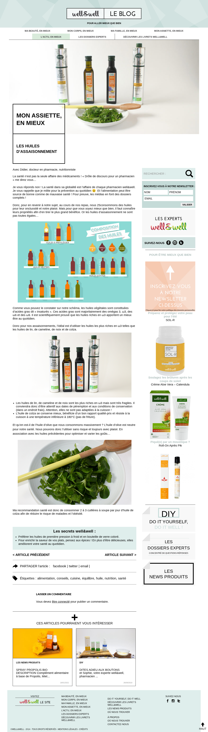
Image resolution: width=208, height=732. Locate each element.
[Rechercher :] (168, 173)
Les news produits (28, 662)
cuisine (75, 578)
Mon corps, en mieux (80, 31)
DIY (81, 662)
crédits (83, 729)
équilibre (88, 578)
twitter (73, 566)
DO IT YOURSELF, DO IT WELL (124, 698)
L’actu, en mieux (51, 37)
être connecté (61, 601)
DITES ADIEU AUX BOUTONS (99, 669)
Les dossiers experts (92, 37)
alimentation (46, 578)
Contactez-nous (118, 724)
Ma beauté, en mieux (37, 31)
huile (99, 578)
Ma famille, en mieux (124, 31)
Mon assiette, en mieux (168, 31)
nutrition (110, 578)
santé (122, 578)
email (84, 566)
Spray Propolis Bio (31, 669)
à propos (113, 717)
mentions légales (68, 729)
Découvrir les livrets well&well (145, 37)
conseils (62, 578)
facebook (59, 566)
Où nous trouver (119, 712)
